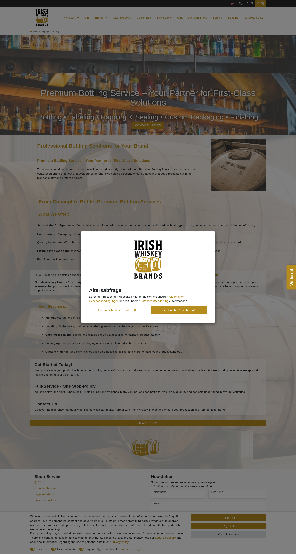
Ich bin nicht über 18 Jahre (115, 310)
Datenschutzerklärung (154, 301)
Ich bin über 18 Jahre (176, 310)
